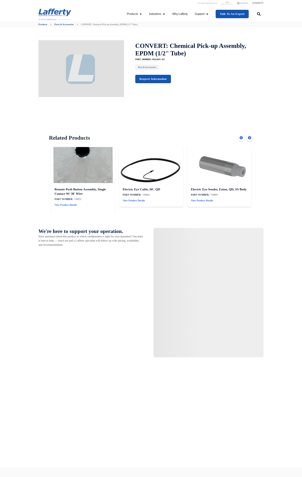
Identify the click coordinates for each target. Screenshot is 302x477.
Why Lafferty (180, 13)
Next (249, 137)
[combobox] (259, 14)
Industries (155, 13)
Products (132, 13)
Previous (241, 137)
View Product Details (66, 205)
